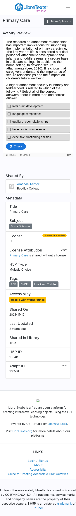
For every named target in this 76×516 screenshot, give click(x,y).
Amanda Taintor (28, 184)
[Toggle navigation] (68, 7)
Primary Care (18, 255)
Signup (43, 461)
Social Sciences (20, 226)
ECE (13, 284)
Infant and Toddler (45, 284)
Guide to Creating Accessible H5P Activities (38, 474)
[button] (58, 21)
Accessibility (38, 469)
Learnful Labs (57, 424)
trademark (64, 503)
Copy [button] (64, 249)
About (38, 465)
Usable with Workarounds (28, 299)
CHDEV (25, 284)
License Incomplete (54, 235)
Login (31, 461)
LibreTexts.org (22, 431)
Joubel (38, 508)
